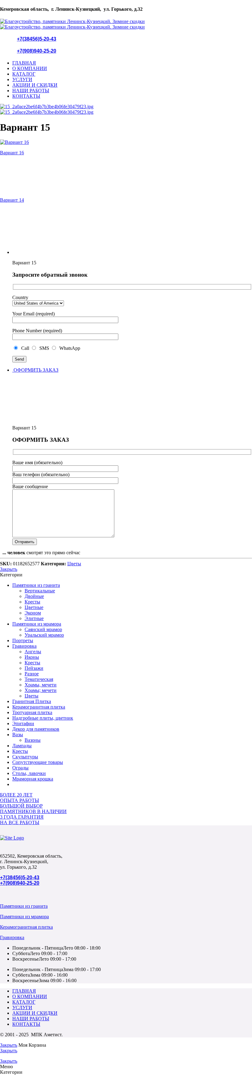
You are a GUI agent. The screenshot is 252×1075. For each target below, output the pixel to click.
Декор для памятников (35, 729)
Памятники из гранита (36, 585)
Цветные (34, 607)
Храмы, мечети (41, 684)
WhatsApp (68, 348)
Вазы (17, 734)
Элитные (34, 618)
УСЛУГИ (22, 79)
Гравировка (24, 646)
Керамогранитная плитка (38, 706)
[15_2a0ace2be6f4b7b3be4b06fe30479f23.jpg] (46, 106)
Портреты (22, 640)
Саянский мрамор (43, 629)
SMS (43, 348)
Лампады (22, 745)
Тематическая (39, 679)
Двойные (34, 596)
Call (24, 348)
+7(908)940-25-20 (36, 50)
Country (20, 297)
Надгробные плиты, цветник (42, 718)
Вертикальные (40, 590)
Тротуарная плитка (32, 712)
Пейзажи (34, 668)
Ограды (20, 767)
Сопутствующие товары (37, 762)
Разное (32, 673)
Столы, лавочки (29, 773)
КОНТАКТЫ (26, 96)
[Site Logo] (12, 837)
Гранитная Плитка (31, 701)
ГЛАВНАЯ (24, 62)
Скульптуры (25, 756)
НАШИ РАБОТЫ (30, 90)
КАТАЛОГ (23, 74)
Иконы (32, 657)
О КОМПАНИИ (29, 68)
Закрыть (8, 569)
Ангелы (33, 651)
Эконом (33, 612)
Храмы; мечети (41, 690)
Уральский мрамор (44, 635)
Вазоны (33, 740)
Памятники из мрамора (36, 623)
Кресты (32, 601)
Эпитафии (23, 723)
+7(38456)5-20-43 (36, 38)
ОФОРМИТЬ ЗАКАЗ (35, 370)
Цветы (74, 563)
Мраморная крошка (32, 778)
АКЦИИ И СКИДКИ (34, 85)
